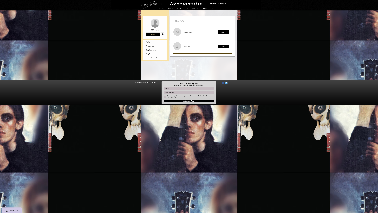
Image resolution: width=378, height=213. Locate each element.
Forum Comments (151, 58)
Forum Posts (150, 46)
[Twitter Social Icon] (226, 83)
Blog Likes (149, 54)
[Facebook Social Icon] (223, 83)
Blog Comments (151, 50)
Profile (148, 42)
